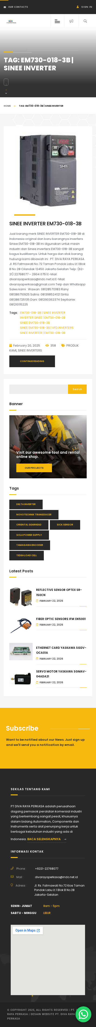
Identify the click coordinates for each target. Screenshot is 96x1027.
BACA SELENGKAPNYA (44, 839)
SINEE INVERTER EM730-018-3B (45, 223)
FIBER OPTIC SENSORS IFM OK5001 (61, 619)
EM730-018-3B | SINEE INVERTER (42, 312)
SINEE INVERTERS (30, 350)
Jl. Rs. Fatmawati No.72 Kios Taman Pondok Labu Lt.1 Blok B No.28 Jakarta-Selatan (59, 890)
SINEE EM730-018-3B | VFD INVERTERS (47, 327)
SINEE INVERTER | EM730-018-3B (42, 333)
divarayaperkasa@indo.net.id (56, 877)
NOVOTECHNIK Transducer (33, 514)
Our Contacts (18, 7)
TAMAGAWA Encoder (29, 545)
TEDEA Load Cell (26, 555)
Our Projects (34, 468)
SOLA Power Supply (29, 535)
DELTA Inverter (26, 504)
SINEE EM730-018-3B (35, 323)
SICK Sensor (65, 524)
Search (77, 389)
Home (7, 106)
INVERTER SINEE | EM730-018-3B (42, 317)
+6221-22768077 (46, 869)
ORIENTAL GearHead (28, 524)
